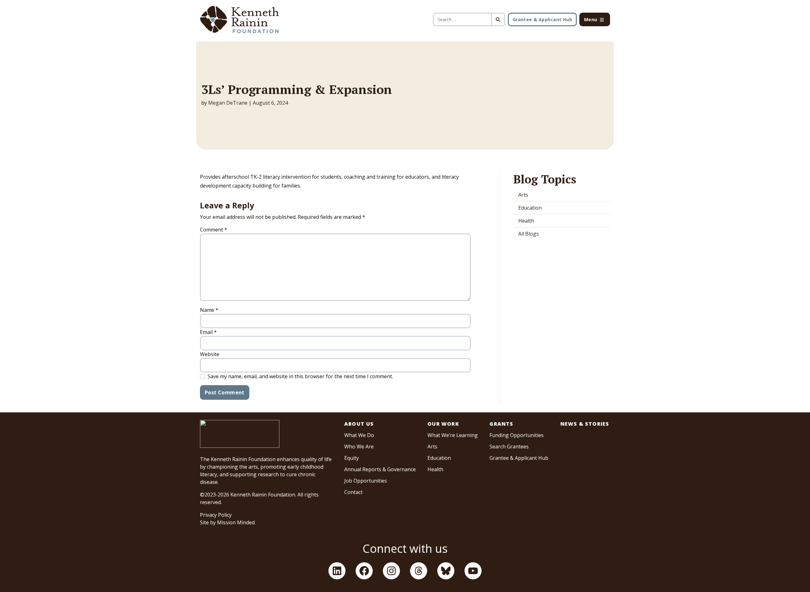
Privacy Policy (216, 514)
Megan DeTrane (227, 102)
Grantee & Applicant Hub (542, 19)
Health (526, 220)
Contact (353, 492)
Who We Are (359, 446)
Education (530, 207)
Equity (351, 457)
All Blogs (528, 233)
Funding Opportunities (516, 435)
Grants (501, 423)
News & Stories (584, 423)
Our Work (443, 423)
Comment (213, 229)
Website (209, 354)
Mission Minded (236, 522)
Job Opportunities (365, 480)
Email (208, 332)
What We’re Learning (452, 435)
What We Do (359, 435)
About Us (359, 423)
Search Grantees (509, 446)
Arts (523, 194)
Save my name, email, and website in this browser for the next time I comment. (300, 376)
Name (209, 309)
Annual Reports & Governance (380, 469)
